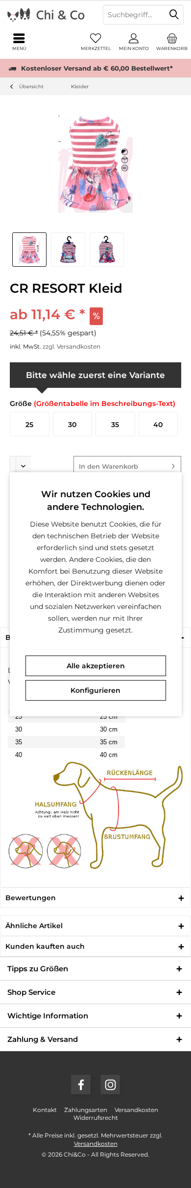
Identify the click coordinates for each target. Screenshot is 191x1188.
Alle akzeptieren (96, 665)
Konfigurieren (95, 690)
